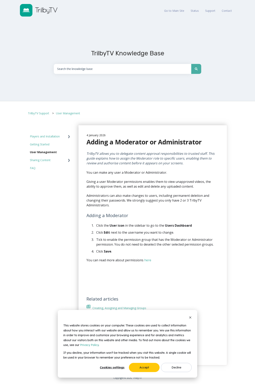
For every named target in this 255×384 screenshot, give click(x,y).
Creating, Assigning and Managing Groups (119, 308)
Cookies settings (112, 367)
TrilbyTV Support (38, 113)
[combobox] (122, 69)
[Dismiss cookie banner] (190, 317)
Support (210, 11)
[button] (69, 137)
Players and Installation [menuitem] (45, 136)
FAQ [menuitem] (32, 168)
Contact (227, 11)
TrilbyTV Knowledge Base (127, 53)
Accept (144, 367)
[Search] (196, 69)
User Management (68, 113)
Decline (176, 367)
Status (195, 11)
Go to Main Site (174, 11)
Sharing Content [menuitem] (40, 160)
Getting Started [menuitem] (39, 144)
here (147, 260)
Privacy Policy (89, 345)
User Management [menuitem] (43, 152)
